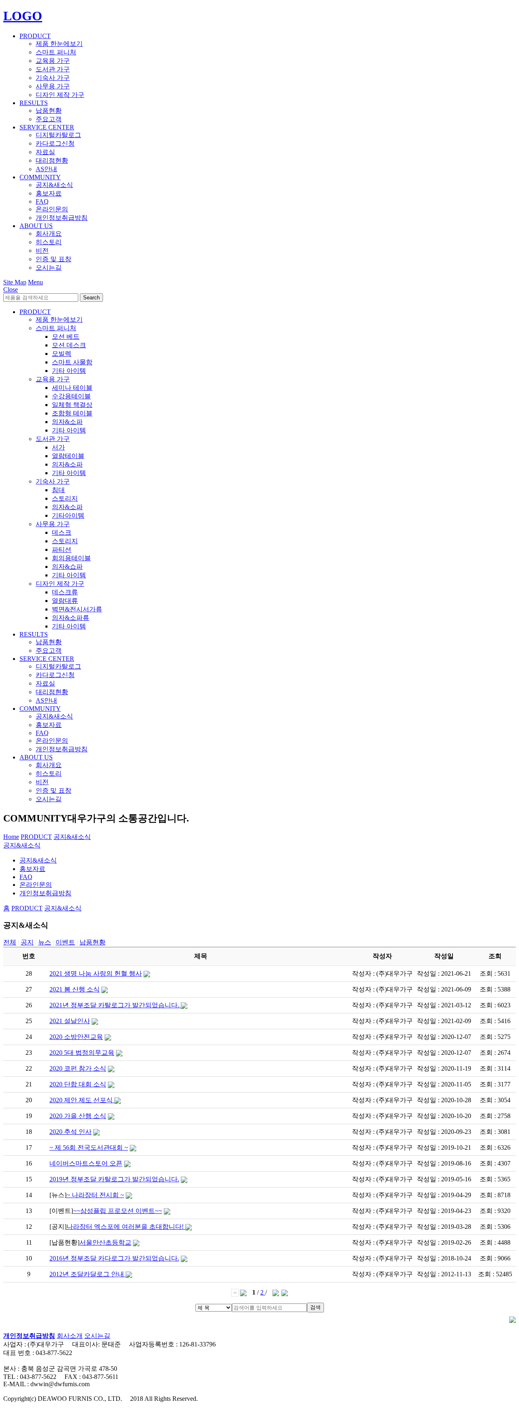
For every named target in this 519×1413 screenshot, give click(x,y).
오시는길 (49, 267)
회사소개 (70, 1335)
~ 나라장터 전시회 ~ (95, 1194)
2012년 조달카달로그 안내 (87, 1274)
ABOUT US (36, 225)
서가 (58, 447)
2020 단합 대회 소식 (77, 1084)
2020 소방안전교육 (76, 1036)
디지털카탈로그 (58, 134)
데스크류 (65, 592)
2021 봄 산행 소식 (74, 989)
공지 (27, 942)
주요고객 (49, 119)
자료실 (45, 151)
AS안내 (46, 169)
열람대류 (65, 600)
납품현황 (49, 110)
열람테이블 (68, 455)
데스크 (61, 532)
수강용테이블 (71, 396)
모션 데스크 (69, 345)
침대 (58, 489)
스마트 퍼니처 (56, 52)
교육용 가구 (53, 60)
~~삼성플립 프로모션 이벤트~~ (117, 1210)
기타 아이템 (69, 370)
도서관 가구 (53, 69)
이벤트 (65, 942)
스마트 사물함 (72, 362)
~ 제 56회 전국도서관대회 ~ (88, 1147)
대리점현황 (52, 160)
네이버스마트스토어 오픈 (85, 1163)
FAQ (42, 201)
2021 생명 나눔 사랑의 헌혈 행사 (95, 973)
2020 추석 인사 (70, 1131)
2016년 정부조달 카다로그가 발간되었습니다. (114, 1258)
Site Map (14, 282)
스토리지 (65, 498)
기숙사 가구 (53, 77)
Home (11, 836)
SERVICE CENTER (46, 127)
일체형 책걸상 (72, 404)
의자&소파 (67, 421)
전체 (9, 942)
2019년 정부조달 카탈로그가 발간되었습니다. (114, 1179)
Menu (35, 282)
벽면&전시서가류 (77, 609)
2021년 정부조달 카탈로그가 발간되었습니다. (115, 1005)
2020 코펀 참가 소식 (77, 1068)
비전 (42, 250)
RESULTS (33, 102)
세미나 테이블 (72, 387)
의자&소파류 (70, 617)
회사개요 (49, 233)
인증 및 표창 (53, 259)
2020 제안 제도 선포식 (81, 1100)
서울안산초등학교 (105, 1242)
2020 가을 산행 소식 (77, 1115)
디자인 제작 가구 (60, 94)
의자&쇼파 (67, 566)
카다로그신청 (55, 143)
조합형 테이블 (72, 413)
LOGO (22, 16)
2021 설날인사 (69, 1020)
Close (10, 289)
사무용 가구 (53, 86)
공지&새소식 (54, 184)
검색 (315, 1307)
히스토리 (49, 242)
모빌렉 (61, 353)
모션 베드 (65, 336)
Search (91, 298)
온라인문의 (52, 209)
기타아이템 (68, 515)
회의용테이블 (71, 558)
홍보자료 (49, 193)
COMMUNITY (40, 177)
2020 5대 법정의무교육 (81, 1052)
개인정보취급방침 (62, 217)
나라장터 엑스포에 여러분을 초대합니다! (125, 1226)
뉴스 (44, 942)
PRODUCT (35, 35)
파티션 (61, 549)
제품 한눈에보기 (59, 43)
